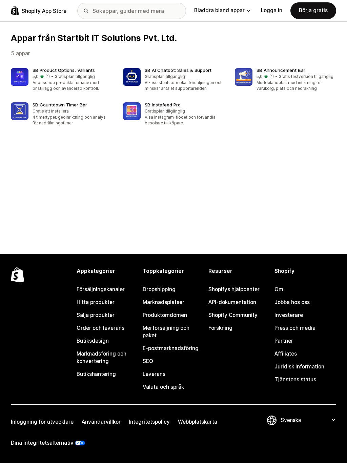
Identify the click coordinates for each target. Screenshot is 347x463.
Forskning (220, 328)
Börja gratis (313, 10)
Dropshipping (159, 289)
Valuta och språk (163, 387)
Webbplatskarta (197, 422)
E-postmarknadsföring (171, 348)
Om (278, 289)
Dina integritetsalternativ (42, 443)
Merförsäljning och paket (166, 332)
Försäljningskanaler (101, 289)
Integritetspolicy (149, 422)
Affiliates (285, 353)
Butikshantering (96, 374)
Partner (283, 341)
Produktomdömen (165, 315)
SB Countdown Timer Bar (60, 104)
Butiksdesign (93, 341)
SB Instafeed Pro (163, 104)
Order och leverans (100, 328)
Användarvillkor (101, 422)
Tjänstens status (295, 379)
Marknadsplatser (163, 302)
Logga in (271, 10)
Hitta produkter (96, 302)
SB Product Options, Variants (64, 70)
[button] (61, 80)
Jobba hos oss (292, 302)
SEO (148, 361)
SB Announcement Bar (281, 70)
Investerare (288, 315)
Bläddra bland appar (219, 10)
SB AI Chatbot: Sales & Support (178, 70)
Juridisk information (299, 366)
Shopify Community (233, 315)
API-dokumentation (232, 302)
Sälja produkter (96, 315)
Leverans (154, 374)
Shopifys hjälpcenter (234, 289)
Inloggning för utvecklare (42, 422)
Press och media (294, 328)
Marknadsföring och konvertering (101, 357)
